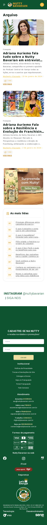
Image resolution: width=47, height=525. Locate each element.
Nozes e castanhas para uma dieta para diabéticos (27, 275)
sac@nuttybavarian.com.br (23, 401)
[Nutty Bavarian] (17, 4)
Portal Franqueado (23, 384)
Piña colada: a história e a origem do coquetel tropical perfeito (27, 243)
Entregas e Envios (23, 376)
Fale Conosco (23, 388)
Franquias (7, 49)
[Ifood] (42, 458)
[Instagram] (23, 458)
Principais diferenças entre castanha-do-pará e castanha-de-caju (28, 223)
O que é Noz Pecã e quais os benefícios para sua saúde (27, 249)
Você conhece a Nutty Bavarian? (26, 262)
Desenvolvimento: (35, 511)
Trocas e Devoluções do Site (23, 372)
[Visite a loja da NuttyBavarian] (23, 186)
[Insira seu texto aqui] (23, 469)
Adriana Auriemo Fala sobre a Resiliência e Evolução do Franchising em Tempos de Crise (23, 128)
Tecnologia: (9, 511)
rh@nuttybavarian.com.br (23, 420)
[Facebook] (5, 458)
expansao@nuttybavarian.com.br (23, 414)
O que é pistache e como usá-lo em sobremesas (27, 230)
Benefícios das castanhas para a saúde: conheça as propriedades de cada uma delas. (27, 256)
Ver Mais (7, 84)
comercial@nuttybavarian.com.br (23, 426)
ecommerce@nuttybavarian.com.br (23, 408)
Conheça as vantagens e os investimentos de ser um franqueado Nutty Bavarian (28, 269)
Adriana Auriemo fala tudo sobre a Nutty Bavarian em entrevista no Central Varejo (22, 57)
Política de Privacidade (23, 368)
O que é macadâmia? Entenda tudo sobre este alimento (27, 236)
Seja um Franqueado (24, 380)
